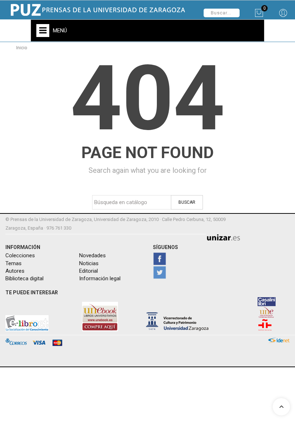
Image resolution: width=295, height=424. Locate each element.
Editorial (88, 271)
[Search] (283, 15)
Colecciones (20, 255)
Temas (13, 263)
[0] (259, 15)
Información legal (100, 278)
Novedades (92, 255)
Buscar (186, 202)
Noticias (89, 263)
